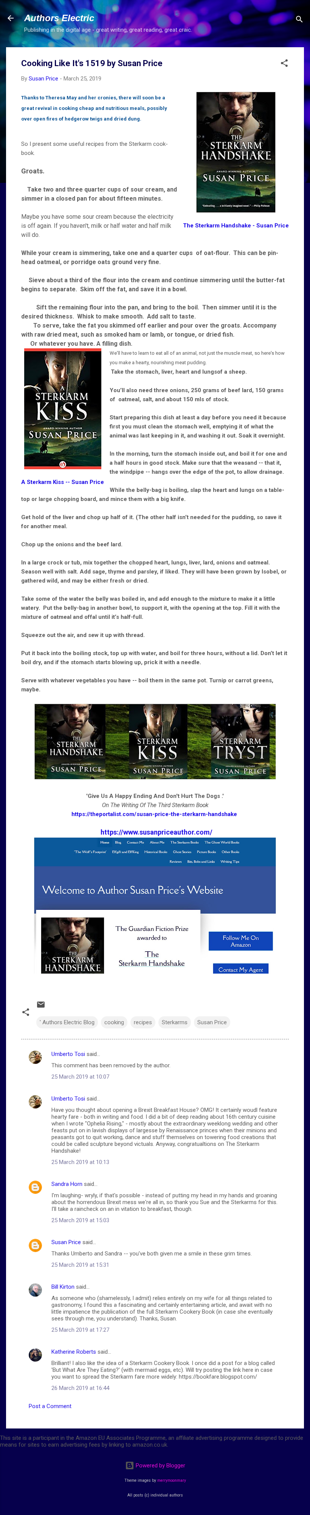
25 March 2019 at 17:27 (80, 1329)
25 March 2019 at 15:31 (80, 1264)
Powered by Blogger (159, 1465)
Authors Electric (59, 18)
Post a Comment (50, 1406)
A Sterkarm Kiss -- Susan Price (62, 482)
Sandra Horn (66, 1184)
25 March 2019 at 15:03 (80, 1220)
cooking (114, 1022)
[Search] (299, 20)
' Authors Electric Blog (67, 1022)
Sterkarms (175, 1022)
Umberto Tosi (68, 1054)
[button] (284, 64)
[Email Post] (40, 1007)
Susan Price (212, 1022)
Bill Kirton (62, 1286)
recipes (143, 1022)
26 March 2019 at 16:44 (80, 1388)
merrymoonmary (171, 1480)
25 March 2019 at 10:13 (80, 1162)
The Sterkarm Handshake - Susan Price (236, 225)
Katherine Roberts (73, 1351)
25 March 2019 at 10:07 (80, 1076)
